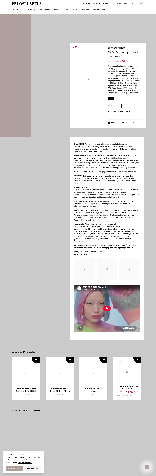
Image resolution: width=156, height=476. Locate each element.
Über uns (104, 10)
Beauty (74, 10)
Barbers (57, 10)
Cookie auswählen (25, 462)
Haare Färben (44, 10)
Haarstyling (30, 10)
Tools (66, 10)
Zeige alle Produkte (22, 410)
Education (85, 10)
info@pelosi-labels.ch (103, 4)
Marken (95, 10)
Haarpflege (17, 10)
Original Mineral (117, 48)
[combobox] (133, 3)
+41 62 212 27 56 (84, 4)
